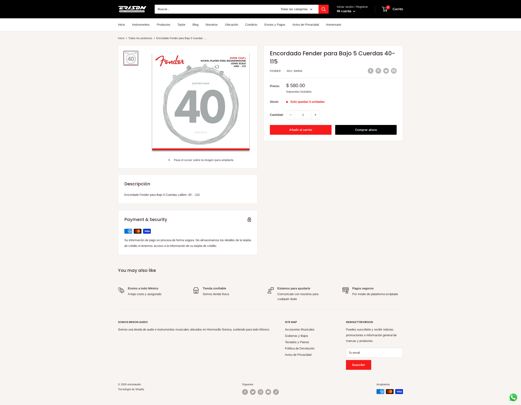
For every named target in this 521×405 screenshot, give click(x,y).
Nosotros (212, 24)
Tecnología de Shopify (131, 389)
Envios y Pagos (274, 24)
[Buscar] (324, 9)
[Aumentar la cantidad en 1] (315, 115)
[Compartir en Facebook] (370, 71)
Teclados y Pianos (297, 342)
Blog (195, 24)
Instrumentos (141, 24)
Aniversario (333, 24)
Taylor (181, 24)
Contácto (251, 24)
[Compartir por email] (394, 71)
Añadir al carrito (300, 129)
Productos (163, 24)
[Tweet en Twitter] (386, 71)
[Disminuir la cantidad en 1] (290, 115)
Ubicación (231, 24)
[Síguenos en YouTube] (268, 392)
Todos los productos (140, 38)
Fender (275, 70)
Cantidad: (277, 114)
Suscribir (358, 365)
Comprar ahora (366, 129)
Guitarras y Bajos (296, 335)
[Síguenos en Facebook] (245, 392)
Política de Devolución (299, 348)
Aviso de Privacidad (305, 24)
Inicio (121, 24)
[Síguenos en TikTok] (276, 392)
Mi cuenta (344, 11)
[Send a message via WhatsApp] (513, 397)
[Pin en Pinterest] (378, 71)
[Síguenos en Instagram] (260, 392)
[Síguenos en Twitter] (253, 392)
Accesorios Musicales (299, 329)
